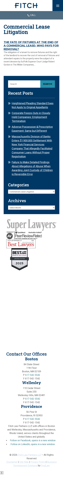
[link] (26, 5)
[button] (57, 5)
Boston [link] (31, 358)
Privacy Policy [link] (37, 462)
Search (47, 84)
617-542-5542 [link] (32, 375)
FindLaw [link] (45, 465)
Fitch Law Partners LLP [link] (30, 454)
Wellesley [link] (31, 382)
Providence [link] (31, 406)
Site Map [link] (24, 462)
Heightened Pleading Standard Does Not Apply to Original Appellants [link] (32, 105)
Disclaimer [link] (11, 462)
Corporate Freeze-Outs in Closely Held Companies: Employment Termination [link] (31, 117)
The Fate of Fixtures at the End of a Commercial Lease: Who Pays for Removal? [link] (31, 46)
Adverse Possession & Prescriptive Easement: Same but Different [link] (32, 128)
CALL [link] (33, 15)
